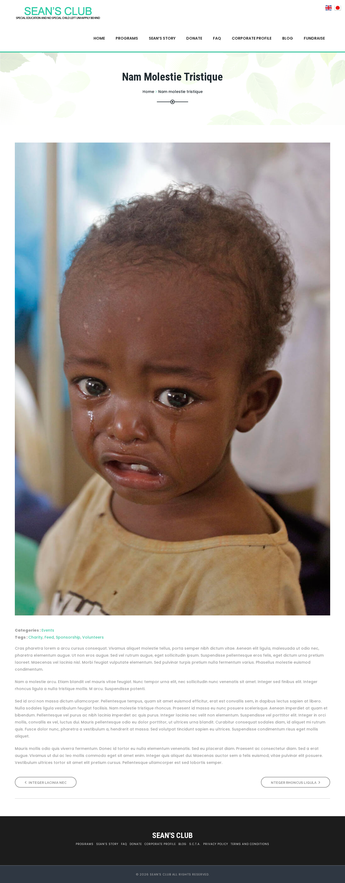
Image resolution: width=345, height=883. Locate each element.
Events (48, 630)
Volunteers (93, 637)
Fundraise (314, 38)
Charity (35, 637)
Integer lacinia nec (47, 783)
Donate (194, 38)
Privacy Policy (215, 844)
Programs (127, 38)
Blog (287, 38)
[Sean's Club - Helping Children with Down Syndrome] (58, 12)
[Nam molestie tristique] (172, 379)
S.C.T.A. (195, 844)
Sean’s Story (162, 38)
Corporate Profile (251, 38)
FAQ (217, 38)
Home (99, 38)
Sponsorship (68, 637)
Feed (49, 637)
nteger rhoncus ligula (294, 783)
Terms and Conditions (250, 844)
